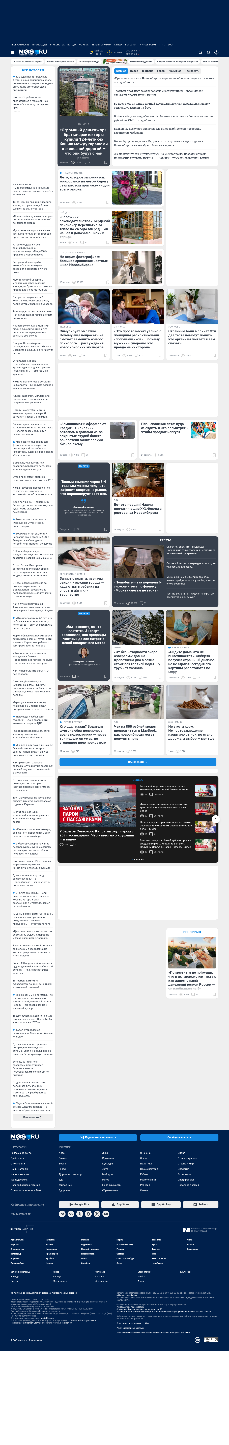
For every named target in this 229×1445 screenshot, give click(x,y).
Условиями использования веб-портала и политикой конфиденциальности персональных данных (164, 1311)
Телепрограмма (101, 45)
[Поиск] (200, 52)
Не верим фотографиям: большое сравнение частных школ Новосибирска (84, 261)
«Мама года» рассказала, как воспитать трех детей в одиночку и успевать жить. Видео (163, 807)
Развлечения (148, 1179)
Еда (61, 1179)
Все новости (33, 70)
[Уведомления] (208, 52)
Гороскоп (131, 45)
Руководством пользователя (131, 1307)
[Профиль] (216, 52)
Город (62, 1168)
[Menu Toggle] (13, 52)
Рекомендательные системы (130, 1328)
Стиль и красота (187, 1158)
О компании (18, 1163)
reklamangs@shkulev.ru (127, 1295)
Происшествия (149, 1168)
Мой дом (107, 1174)
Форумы (84, 45)
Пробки (115, 52)
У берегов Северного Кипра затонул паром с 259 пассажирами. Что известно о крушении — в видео (97, 835)
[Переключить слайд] (216, 819)
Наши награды (19, 1168)
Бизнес (63, 1158)
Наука (105, 1179)
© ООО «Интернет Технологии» (26, 1340)
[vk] (71, 1214)
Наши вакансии (20, 1174)
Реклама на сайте (21, 1152)
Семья (144, 1190)
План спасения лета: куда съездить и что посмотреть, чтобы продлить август (164, 428)
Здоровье (64, 1190)
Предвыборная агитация (25, 1185)
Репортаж (192, 932)
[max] (88, 1214)
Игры (162, 45)
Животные (65, 1185)
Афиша (118, 45)
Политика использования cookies (133, 1323)
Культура (107, 1163)
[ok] (79, 1214)
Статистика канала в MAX (26, 1190)
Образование (110, 1190)
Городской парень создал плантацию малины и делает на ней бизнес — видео (164, 788)
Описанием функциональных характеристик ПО (139, 1309)
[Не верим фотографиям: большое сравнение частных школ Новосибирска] (137, 267)
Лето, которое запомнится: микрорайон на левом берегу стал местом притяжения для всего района (85, 183)
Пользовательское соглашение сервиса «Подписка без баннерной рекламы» (153, 1333)
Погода (72, 45)
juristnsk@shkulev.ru (87, 1320)
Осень (143, 1158)
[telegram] (62, 1214)
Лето (105, 1168)
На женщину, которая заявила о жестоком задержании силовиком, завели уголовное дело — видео (166, 825)
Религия (145, 1185)
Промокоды (39, 45)
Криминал (108, 1158)
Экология (183, 1168)
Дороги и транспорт (70, 1174)
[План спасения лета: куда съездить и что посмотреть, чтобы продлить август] (203, 430)
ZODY (171, 45)
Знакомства (57, 45)
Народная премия (188, 1185)
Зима (105, 1152)
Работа (144, 1174)
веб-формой (66, 1323)
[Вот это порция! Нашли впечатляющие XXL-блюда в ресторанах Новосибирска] (138, 480)
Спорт (181, 1152)
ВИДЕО (138, 780)
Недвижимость (20, 45)
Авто (62, 1152)
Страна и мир (186, 1163)
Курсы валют (148, 45)
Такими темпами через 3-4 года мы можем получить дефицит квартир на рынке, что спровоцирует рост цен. (83, 488)
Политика (146, 1163)
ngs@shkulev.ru (47, 1318)
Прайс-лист (17, 1158)
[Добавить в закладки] (106, 162)
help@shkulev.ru (32, 1323)
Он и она (145, 1152)
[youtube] (105, 1214)
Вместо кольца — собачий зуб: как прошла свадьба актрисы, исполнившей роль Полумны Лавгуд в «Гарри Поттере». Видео (165, 843)
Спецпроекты (186, 1179)
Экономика (184, 1174)
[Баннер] (114, 61)
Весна (62, 1163)
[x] (97, 1214)
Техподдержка (19, 1179)
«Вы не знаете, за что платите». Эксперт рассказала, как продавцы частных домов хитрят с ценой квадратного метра (84, 635)
